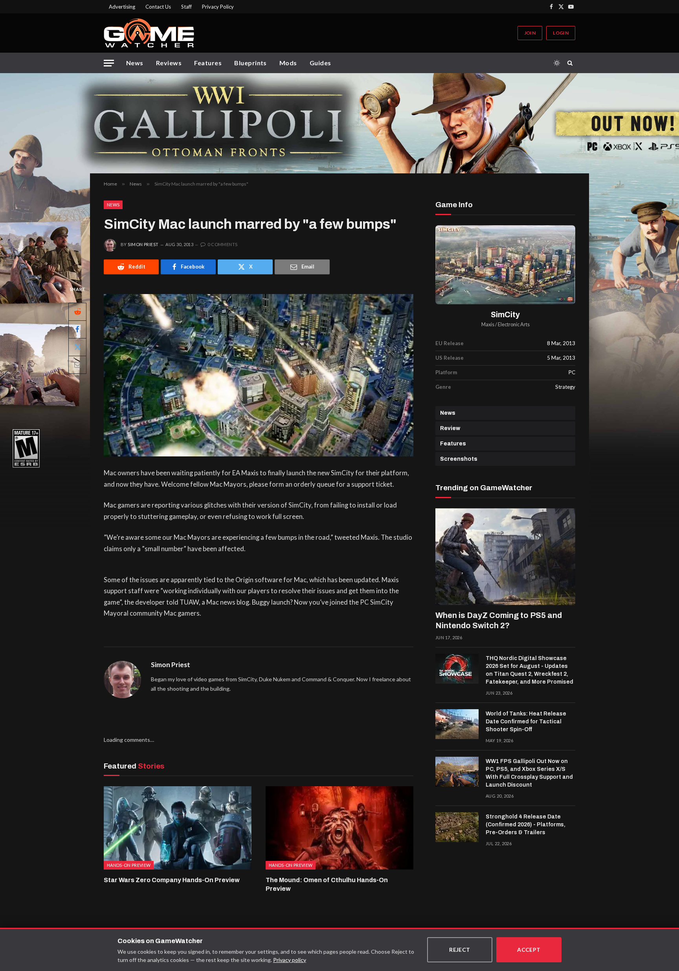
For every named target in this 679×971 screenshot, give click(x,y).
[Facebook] (77, 329)
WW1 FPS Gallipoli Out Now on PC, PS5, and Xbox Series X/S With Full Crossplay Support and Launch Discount (529, 773)
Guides (320, 62)
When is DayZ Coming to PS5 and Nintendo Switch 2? (498, 620)
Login (561, 33)
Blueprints (250, 62)
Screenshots (458, 459)
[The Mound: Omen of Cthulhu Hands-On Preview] (339, 828)
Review (450, 428)
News (134, 62)
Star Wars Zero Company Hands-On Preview (172, 880)
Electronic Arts (514, 324)
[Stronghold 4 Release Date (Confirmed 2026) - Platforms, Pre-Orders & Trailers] (457, 827)
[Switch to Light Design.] (557, 63)
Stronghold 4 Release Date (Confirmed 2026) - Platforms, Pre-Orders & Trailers (525, 824)
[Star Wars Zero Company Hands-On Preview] (177, 828)
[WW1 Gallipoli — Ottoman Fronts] (339, 123)
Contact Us (158, 7)
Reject (459, 949)
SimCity (505, 315)
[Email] (77, 364)
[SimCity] (505, 264)
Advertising (122, 7)
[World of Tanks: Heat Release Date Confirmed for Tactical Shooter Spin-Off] (457, 724)
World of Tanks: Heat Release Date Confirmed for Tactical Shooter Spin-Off (526, 721)
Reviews (169, 62)
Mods (288, 62)
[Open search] (571, 63)
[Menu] (109, 63)
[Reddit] (77, 311)
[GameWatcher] (149, 33)
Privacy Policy (218, 7)
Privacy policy (289, 959)
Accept (529, 949)
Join (530, 33)
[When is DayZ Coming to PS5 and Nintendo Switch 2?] (505, 556)
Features (208, 62)
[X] (77, 347)
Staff (186, 7)
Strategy (565, 387)
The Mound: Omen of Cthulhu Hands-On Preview (327, 884)
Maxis (487, 324)
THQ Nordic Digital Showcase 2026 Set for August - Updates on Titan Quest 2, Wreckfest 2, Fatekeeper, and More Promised (529, 670)
